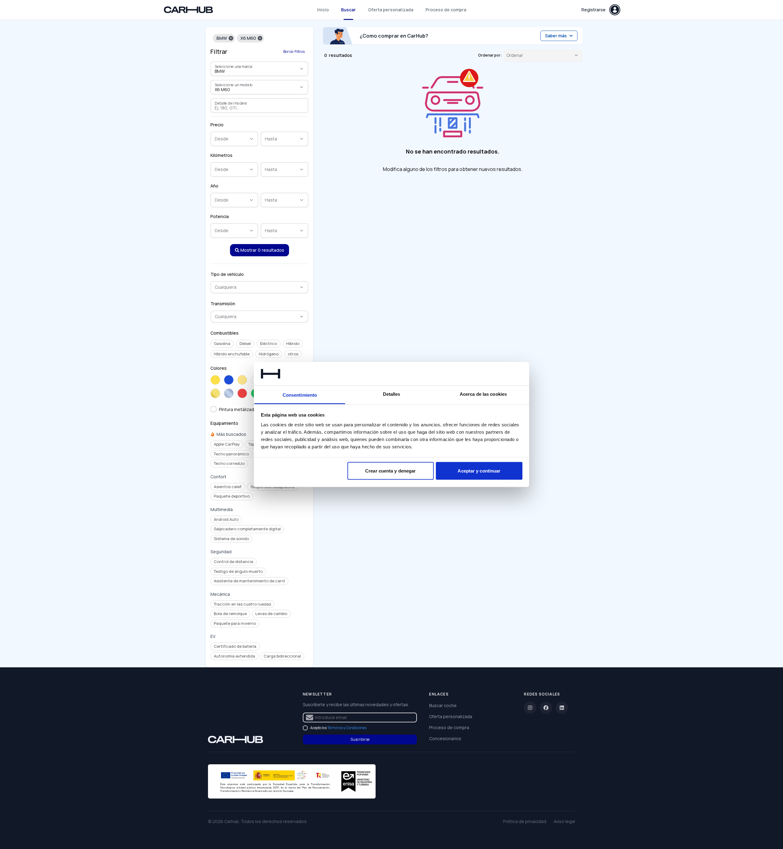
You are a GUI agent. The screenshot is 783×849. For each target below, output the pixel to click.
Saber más (556, 36)
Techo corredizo (229, 463)
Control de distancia (233, 561)
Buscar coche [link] (443, 705)
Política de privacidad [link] (524, 821)
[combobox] (251, 71)
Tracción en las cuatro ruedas (242, 604)
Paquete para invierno (235, 623)
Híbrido (292, 343)
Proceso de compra (445, 10)
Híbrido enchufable (232, 354)
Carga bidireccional (282, 656)
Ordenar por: (490, 55)
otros (293, 354)
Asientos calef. (228, 486)
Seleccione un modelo (234, 84)
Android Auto (226, 519)
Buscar (348, 10)
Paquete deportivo (232, 496)
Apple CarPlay (227, 444)
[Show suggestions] (301, 69)
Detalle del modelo (231, 103)
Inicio (323, 10)
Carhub (231, 821)
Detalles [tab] (391, 393)
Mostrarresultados (262, 250)
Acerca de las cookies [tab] (483, 393)
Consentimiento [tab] (300, 394)
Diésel (245, 343)
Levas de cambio (271, 613)
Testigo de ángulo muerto (238, 571)
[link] (235, 739)
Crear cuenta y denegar (390, 470)
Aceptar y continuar (479, 470)
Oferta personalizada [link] (450, 716)
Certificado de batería (235, 646)
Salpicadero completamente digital (247, 529)
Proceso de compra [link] (449, 727)
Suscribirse (360, 739)
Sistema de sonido (231, 538)
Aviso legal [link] (564, 821)
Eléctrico (268, 343)
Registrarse (593, 10)
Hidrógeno (269, 354)
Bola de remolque (230, 613)
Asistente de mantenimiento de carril (249, 581)
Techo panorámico (231, 454)
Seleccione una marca (233, 66)
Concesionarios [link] (445, 738)
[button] (231, 38)
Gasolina (222, 343)
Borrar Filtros (294, 51)
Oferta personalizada (390, 10)
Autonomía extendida (234, 656)
